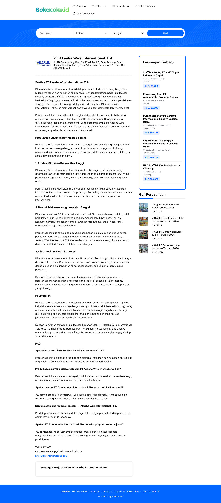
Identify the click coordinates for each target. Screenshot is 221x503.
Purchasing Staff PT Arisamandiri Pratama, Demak (160, 96)
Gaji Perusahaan (85, 13)
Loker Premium (147, 6)
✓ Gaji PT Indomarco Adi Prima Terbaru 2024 (165, 206)
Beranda (81, 6)
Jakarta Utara (149, 128)
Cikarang (147, 175)
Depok (146, 82)
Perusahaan (122, 6)
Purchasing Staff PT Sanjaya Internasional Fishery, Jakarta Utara (160, 118)
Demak (146, 103)
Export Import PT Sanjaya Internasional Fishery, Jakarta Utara (160, 143)
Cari (165, 33)
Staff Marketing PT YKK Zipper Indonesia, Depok (161, 74)
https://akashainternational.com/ (51, 455)
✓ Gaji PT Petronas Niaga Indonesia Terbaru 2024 (165, 247)
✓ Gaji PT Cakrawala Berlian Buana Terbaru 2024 (167, 233)
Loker (98, 6)
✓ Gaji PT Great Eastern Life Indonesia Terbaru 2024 (167, 220)
